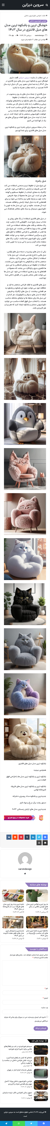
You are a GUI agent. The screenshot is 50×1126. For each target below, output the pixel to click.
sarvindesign (39, 35)
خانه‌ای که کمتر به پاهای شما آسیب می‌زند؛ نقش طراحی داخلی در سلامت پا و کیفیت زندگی (17, 1060)
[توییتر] (39, 837)
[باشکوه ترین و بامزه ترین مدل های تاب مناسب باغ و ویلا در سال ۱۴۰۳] (37, 922)
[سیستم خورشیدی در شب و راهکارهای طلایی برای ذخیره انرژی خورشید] (41, 1050)
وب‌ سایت (44, 1007)
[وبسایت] (25, 873)
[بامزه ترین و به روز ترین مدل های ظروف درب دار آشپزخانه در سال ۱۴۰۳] (13, 895)
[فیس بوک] (45, 837)
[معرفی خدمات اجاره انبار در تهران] (41, 1073)
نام (46, 988)
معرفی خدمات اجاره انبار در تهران (19, 1070)
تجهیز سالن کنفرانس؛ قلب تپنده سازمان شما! (17, 1094)
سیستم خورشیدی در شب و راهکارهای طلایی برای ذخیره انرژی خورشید (18, 1047)
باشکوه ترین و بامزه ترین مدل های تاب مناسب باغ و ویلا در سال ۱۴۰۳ (37, 933)
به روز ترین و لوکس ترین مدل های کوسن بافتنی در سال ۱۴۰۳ (37, 906)
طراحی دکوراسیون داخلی (32, 16)
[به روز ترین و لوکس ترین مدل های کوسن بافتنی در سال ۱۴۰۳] (37, 895)
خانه (44, 16)
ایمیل (45, 998)
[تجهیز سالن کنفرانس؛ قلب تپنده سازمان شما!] (41, 1096)
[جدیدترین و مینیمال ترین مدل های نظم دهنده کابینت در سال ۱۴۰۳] (13, 922)
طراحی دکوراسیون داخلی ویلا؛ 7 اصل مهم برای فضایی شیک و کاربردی (18, 1082)
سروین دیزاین (24, 77)
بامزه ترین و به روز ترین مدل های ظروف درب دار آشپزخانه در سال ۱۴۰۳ (13, 906)
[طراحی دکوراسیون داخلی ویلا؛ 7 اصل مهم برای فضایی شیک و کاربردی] (41, 1085)
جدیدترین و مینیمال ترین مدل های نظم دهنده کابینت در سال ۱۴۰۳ (13, 933)
